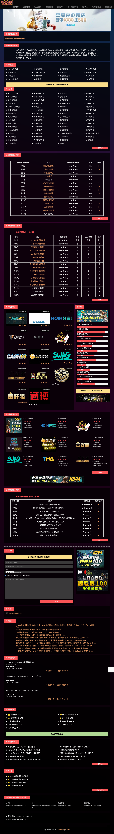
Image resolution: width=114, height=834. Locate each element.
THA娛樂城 (62, 456)
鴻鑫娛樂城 (64, 79)
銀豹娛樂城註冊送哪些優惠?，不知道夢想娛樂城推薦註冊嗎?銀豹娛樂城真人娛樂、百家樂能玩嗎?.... (55, 646)
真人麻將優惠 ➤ (66, 725)
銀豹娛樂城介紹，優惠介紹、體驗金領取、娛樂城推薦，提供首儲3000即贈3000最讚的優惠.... (52, 640)
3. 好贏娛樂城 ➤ (83, 334)
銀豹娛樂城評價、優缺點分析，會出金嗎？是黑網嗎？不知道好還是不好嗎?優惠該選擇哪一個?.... (53, 638)
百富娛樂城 (38, 76)
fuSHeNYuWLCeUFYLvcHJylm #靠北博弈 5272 (24, 676)
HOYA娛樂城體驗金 (37, 240)
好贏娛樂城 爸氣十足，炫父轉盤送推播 (21, 747)
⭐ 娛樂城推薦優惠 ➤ (16, 718)
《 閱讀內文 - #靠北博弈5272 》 (57, 685)
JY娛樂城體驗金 (37, 257)
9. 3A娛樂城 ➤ (83, 362)
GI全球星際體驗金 (38, 274)
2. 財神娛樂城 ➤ (83, 329)
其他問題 (9, 575)
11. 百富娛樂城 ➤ (84, 372)
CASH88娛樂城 (40, 72)
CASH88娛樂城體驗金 (37, 268)
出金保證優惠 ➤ (14, 721)
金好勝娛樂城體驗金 (37, 285)
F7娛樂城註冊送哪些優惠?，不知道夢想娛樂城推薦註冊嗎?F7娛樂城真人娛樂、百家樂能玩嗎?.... (53, 648)
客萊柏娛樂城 (91, 72)
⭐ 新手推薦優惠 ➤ (67, 718)
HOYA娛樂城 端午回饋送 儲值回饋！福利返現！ (25, 750)
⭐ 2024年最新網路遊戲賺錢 (18, 776)
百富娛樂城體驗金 (38, 281)
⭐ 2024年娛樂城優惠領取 (17, 782)
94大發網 (61, 830)
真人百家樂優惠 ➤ (67, 721)
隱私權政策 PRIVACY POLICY (20, 820)
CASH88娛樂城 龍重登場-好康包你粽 (73, 756)
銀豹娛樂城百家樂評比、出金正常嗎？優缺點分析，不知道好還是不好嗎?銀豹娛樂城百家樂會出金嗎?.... (56, 643)
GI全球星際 (90, 76)
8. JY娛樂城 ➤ (82, 358)
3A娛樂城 (37, 79)
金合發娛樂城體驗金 (37, 264)
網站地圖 (68, 830)
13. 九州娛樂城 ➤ (84, 381)
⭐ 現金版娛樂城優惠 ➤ (69, 715)
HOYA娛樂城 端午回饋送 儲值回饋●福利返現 (24, 753)
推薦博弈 (27, 575)
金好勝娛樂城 (65, 76)
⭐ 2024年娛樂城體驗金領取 (18, 779)
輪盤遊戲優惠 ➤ (14, 728)
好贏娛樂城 (38, 69)
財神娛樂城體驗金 (38, 244)
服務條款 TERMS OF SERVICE (20, 816)
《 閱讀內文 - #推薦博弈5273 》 (57, 671)
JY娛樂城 (11, 76)
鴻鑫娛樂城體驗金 (38, 278)
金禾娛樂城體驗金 (38, 254)
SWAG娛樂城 (13, 79)
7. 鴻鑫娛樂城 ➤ (83, 353)
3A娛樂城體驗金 (37, 261)
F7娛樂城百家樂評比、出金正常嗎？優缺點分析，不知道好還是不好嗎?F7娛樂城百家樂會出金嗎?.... (54, 651)
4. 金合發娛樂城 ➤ (84, 339)
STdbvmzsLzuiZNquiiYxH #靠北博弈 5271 (22, 690)
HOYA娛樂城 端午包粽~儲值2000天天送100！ (76, 747)
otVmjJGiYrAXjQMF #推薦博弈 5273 (20, 662)
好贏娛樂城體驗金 (38, 247)
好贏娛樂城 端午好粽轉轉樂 (69, 750)
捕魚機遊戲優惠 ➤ (15, 725)
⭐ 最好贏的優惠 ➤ (15, 715)
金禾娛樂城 (64, 69)
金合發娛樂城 (91, 69)
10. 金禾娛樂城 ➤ (84, 367)
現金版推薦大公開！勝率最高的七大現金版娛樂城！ (24, 38)
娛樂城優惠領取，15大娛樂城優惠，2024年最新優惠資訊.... (39, 632)
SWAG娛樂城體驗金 (37, 251)
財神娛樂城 (12, 72)
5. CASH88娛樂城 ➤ (85, 343)
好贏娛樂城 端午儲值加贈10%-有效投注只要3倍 (76, 753)
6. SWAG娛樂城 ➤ (84, 348)
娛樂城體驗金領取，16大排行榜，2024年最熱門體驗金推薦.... (39, 630)
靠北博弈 (18, 575)
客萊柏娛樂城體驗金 (37, 271)
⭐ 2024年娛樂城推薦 (15, 786)
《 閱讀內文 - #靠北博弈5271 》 (57, 699)
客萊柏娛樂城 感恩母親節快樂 (70, 759)
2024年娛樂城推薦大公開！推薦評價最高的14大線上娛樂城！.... (40, 635)
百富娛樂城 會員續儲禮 (16, 756)
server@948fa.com (16, 613)
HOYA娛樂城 (13, 69)
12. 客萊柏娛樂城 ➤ (85, 377)
